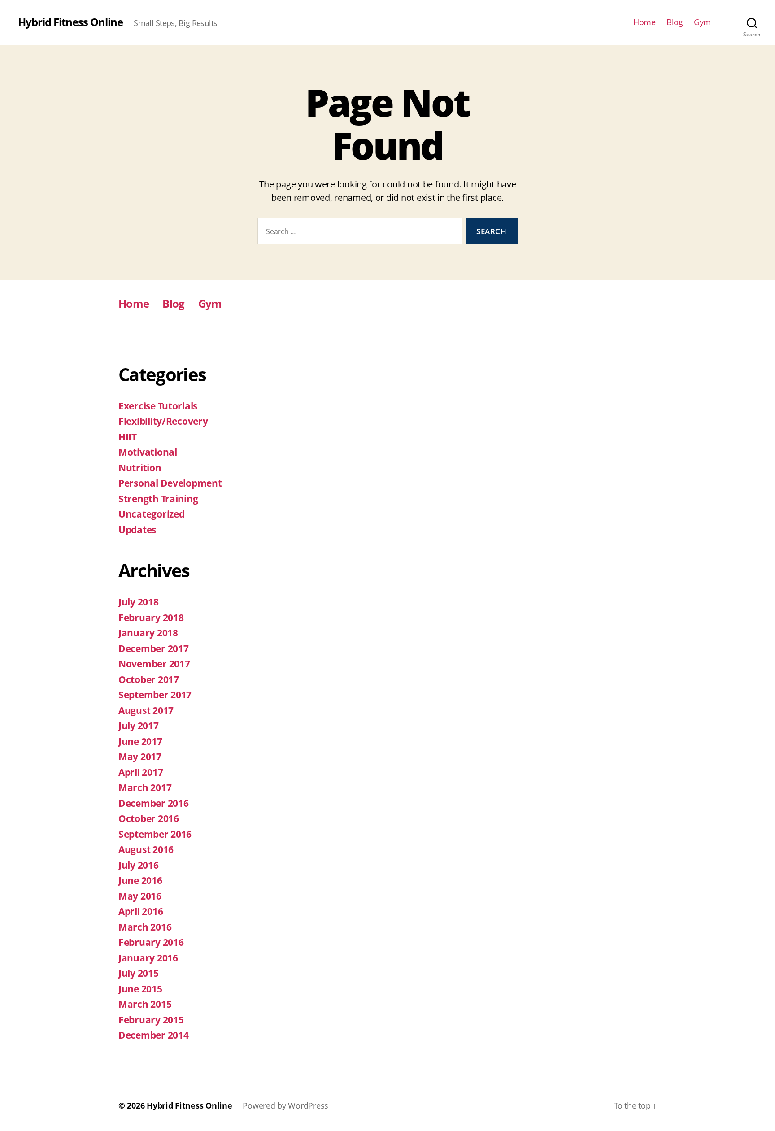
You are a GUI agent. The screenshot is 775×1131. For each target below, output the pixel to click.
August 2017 (146, 710)
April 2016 (140, 911)
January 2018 (148, 632)
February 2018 (151, 617)
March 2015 (144, 1004)
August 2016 (146, 849)
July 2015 (138, 973)
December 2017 (153, 648)
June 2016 (140, 880)
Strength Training (158, 498)
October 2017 (148, 679)
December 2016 (153, 803)
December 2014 (153, 1035)
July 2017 (138, 725)
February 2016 (151, 942)
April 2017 (140, 772)
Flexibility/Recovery (163, 421)
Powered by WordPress (285, 1105)
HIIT (127, 437)
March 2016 (144, 927)
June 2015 (140, 989)
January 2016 (148, 958)
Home (644, 22)
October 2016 (148, 818)
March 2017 (144, 787)
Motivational (147, 452)
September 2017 (155, 694)
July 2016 (138, 865)
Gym (702, 22)
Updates (137, 529)
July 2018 (138, 602)
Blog (674, 22)
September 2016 (155, 834)
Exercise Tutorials (157, 406)
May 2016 (139, 896)
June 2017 (140, 741)
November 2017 (154, 663)
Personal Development (170, 483)
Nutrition (139, 467)
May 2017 (139, 756)
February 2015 (151, 1020)
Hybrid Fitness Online (70, 22)
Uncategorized (151, 514)
